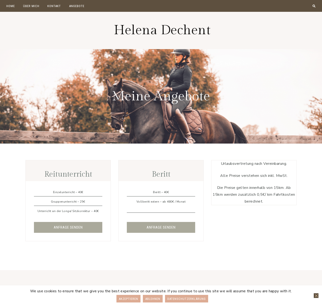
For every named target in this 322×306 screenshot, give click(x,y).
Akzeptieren (128, 299)
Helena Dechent (162, 30)
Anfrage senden (68, 227)
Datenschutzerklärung (186, 299)
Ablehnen (152, 299)
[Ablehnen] (316, 295)
